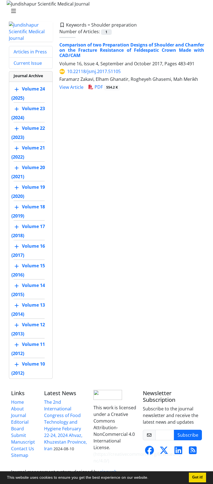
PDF (105, 87)
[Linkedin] (178, 452)
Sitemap (19, 455)
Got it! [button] (197, 477)
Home (17, 402)
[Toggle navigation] (105, 11)
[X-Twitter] (164, 452)
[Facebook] (149, 452)
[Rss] (192, 452)
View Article (71, 87)
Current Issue (28, 63)
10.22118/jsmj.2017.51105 (94, 71)
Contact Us (22, 449)
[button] (150, 478)
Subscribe (188, 435)
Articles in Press (30, 52)
